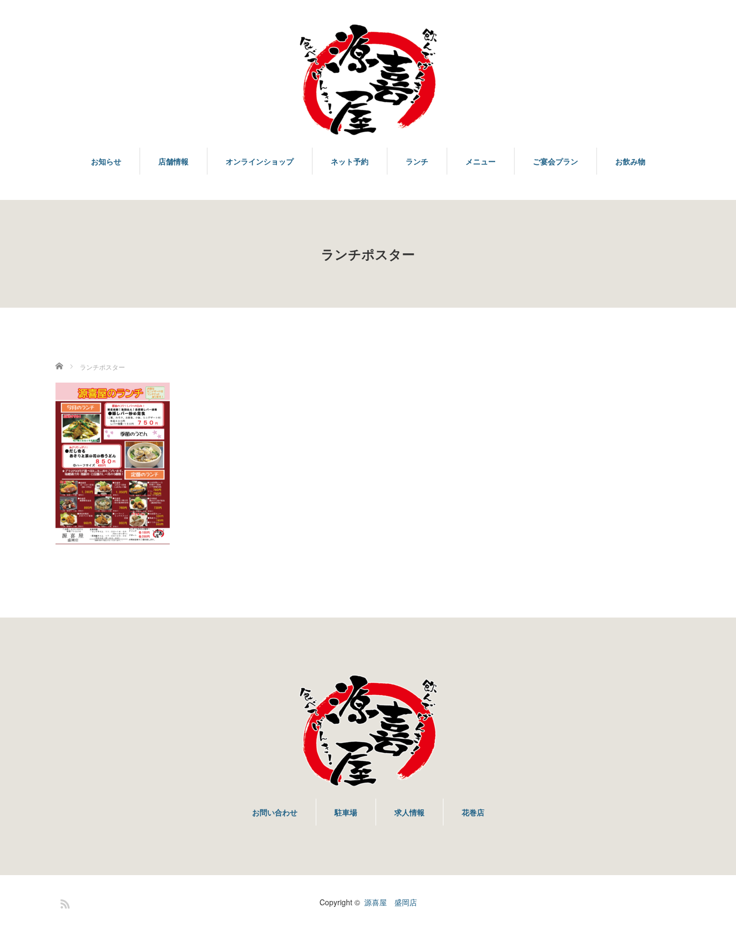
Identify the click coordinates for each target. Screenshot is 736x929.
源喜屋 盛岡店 (390, 902)
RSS (63, 902)
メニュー (481, 161)
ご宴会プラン (555, 161)
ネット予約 (350, 161)
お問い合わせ (274, 812)
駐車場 (346, 812)
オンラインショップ (260, 161)
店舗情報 (173, 161)
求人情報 (409, 812)
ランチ (417, 161)
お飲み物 (630, 161)
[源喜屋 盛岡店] (368, 80)
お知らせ (106, 161)
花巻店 (473, 812)
